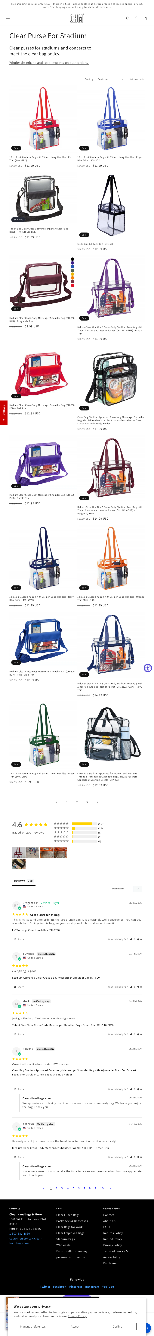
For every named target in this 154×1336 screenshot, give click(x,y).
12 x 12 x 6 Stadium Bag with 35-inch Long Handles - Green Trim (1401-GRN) (42, 775)
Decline (117, 1326)
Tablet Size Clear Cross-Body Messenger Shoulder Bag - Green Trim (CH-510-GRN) (62, 1025)
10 (102, 1188)
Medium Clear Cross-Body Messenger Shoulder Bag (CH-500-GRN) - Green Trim (60, 1148)
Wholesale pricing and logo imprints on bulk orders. (49, 62)
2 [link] (77, 802)
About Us (109, 1221)
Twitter (45, 1287)
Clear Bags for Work (69, 1227)
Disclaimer (110, 1263)
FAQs (106, 1227)
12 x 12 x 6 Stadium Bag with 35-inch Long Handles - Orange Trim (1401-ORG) (110, 598)
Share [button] (20, 939)
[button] (8, 18)
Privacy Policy (112, 1245)
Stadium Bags (65, 1239)
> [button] (110, 1188)
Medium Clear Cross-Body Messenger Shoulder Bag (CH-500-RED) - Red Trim (42, 407)
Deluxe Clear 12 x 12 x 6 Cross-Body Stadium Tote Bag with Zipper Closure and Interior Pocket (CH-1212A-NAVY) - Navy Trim (109, 687)
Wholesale (63, 1245)
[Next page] (97, 802)
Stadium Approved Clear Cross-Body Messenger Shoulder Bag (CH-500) (56, 977)
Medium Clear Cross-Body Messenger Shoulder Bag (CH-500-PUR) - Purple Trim (42, 496)
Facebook (59, 1287)
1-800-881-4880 (19, 1234)
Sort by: (89, 79)
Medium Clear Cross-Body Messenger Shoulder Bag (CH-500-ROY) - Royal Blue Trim (42, 673)
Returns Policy (113, 1233)
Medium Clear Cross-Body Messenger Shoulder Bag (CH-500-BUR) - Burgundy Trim (42, 320)
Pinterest (75, 1287)
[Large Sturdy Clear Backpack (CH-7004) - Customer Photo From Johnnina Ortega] (32, 852)
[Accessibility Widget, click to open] (148, 668)
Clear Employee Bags (70, 1233)
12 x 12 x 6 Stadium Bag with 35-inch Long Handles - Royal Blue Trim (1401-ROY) (109, 159)
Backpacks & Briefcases (72, 1221)
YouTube (108, 1287)
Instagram (92, 1287)
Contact (108, 1215)
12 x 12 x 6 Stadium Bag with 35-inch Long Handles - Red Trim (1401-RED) (40, 159)
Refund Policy (112, 1239)
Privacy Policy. (77, 1316)
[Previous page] (57, 802)
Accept (75, 1326)
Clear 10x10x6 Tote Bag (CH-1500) (95, 243)
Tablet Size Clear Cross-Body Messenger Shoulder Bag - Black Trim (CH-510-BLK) (39, 230)
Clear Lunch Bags (68, 1215)
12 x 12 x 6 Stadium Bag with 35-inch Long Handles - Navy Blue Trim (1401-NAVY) (41, 598)
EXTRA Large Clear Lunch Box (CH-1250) (36, 930)
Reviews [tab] (19, 881)
